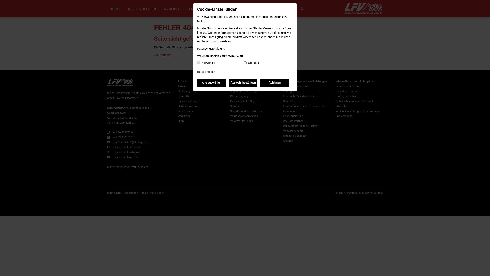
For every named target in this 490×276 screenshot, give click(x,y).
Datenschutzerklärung (211, 48)
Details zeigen (206, 72)
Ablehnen (275, 82)
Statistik (253, 63)
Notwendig (208, 63)
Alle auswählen (211, 82)
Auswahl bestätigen (243, 82)
